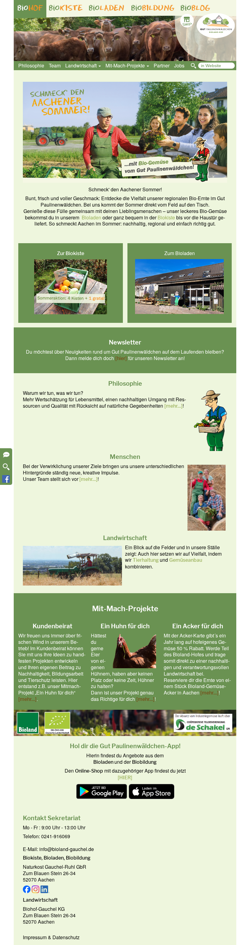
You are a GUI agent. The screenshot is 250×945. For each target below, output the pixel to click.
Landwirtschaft (81, 65)
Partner (162, 65)
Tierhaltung (146, 560)
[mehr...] (173, 406)
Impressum (35, 937)
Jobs (179, 65)
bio (30, 8)
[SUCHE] (6, 468)
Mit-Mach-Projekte (125, 65)
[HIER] (125, 778)
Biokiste (166, 217)
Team (55, 65)
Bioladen (91, 217)
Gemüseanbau (185, 560)
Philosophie (31, 65)
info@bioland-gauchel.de (66, 849)
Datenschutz (66, 937)
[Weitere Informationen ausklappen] (6, 456)
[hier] (121, 358)
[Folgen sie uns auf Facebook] (6, 480)
